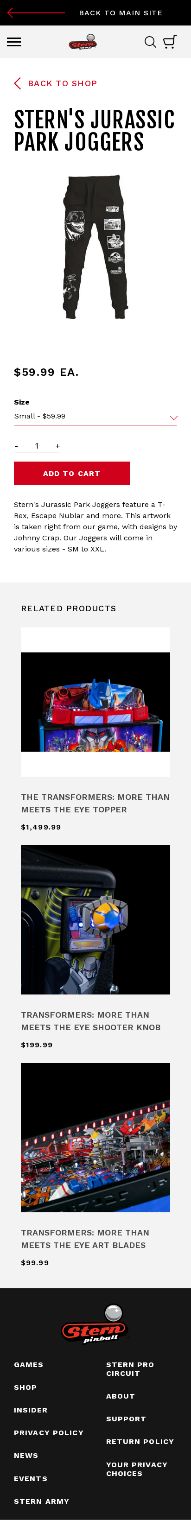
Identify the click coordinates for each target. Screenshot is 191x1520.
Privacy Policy (49, 1432)
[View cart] (170, 42)
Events (31, 1478)
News (26, 1455)
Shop (25, 1387)
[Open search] (154, 42)
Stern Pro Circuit (130, 1369)
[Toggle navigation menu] (14, 42)
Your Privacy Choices (137, 1469)
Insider (31, 1410)
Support (126, 1418)
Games (29, 1364)
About (121, 1396)
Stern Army (42, 1501)
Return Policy (140, 1441)
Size (22, 402)
